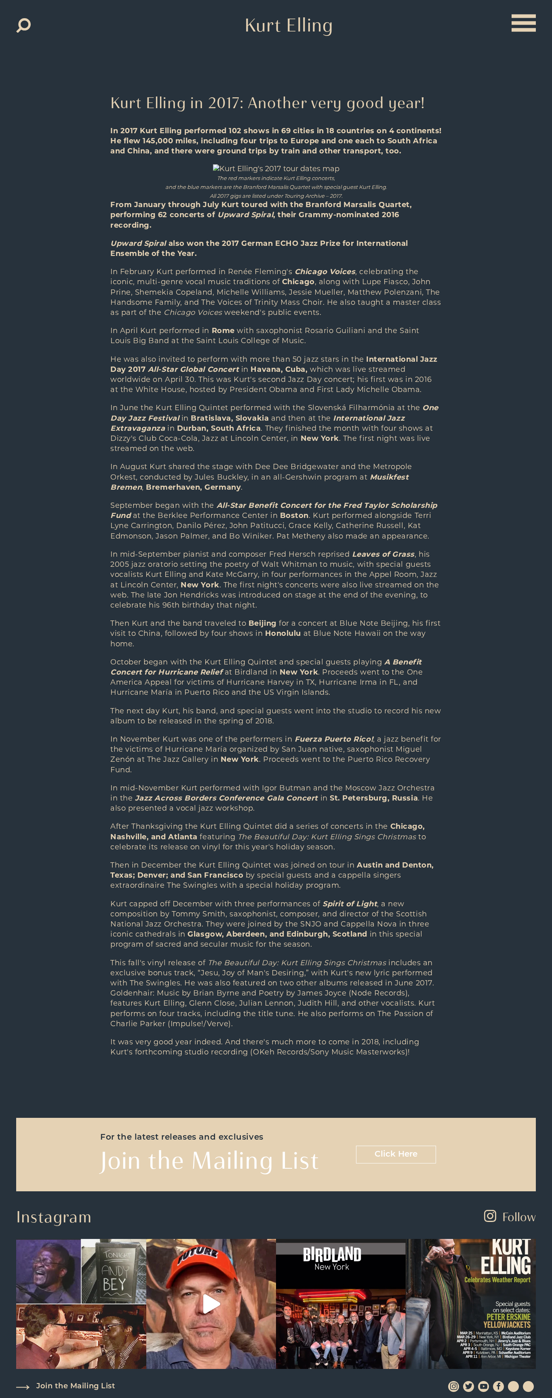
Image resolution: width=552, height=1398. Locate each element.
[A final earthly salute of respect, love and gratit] (81, 1304)
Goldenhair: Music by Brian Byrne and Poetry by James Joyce (228, 993)
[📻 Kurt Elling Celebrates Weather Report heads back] (471, 1304)
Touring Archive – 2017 (312, 196)
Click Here (396, 1155)
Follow (519, 1216)
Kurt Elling (289, 25)
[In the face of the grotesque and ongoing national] (341, 1304)
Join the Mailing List (75, 1386)
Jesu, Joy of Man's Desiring (252, 972)
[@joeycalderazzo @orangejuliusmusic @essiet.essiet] (211, 1304)
